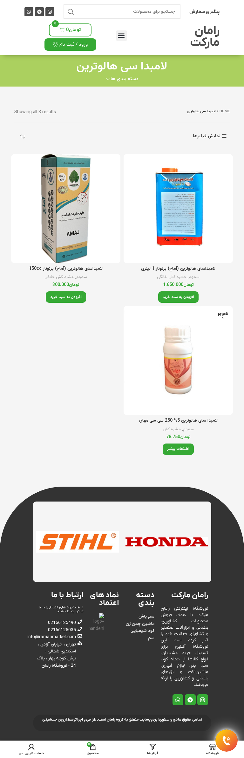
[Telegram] (39, 11)
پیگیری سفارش (204, 12)
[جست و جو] (71, 11)
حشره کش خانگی (171, 277)
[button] (121, 35)
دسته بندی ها (124, 79)
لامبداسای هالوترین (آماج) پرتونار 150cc (66, 268)
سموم (194, 277)
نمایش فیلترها (206, 136)
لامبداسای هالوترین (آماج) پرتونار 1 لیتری (178, 268)
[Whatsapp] (28, 11)
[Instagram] (49, 11)
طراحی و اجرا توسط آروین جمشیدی (69, 719)
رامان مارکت (205, 36)
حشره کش (172, 429)
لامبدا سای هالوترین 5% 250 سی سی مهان (178, 420)
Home (225, 111)
